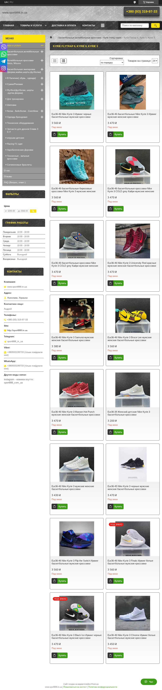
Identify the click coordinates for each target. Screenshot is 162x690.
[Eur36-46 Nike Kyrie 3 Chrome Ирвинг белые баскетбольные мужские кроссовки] (133, 613)
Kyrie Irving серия (112, 37)
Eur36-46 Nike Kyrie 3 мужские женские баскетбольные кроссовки (73, 487)
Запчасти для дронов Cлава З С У (22, 130)
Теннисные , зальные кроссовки (18, 157)
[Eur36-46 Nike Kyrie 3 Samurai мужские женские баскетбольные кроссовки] (77, 315)
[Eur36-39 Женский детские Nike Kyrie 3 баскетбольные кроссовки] (133, 389)
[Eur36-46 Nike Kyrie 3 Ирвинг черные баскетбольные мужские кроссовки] (77, 92)
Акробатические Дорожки (20, 150)
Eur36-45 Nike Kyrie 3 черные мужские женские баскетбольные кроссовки (128, 487)
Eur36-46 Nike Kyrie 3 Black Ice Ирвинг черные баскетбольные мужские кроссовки (77, 636)
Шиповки (11, 105)
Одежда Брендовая (17, 117)
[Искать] (155, 25)
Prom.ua (95, 684)
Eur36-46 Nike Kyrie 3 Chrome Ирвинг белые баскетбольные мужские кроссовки (131, 636)
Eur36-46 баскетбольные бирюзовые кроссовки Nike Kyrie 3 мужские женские (74, 190)
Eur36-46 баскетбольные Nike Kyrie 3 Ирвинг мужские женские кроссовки (132, 115)
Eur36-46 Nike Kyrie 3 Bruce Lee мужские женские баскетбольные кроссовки (130, 339)
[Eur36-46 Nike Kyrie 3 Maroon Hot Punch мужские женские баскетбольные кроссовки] (77, 389)
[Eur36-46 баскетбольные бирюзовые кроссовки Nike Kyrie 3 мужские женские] (77, 166)
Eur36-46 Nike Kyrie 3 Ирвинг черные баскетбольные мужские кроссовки (71, 115)
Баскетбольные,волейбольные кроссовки (80, 37)
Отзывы (8, 176)
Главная (8, 25)
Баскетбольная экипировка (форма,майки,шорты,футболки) (24, 70)
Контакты (88, 25)
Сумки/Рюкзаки (15, 84)
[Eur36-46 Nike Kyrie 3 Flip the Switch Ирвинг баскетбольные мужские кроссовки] (77, 538)
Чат (151, 682)
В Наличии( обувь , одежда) (21, 78)
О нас (7, 170)
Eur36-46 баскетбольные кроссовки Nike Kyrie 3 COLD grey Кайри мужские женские (131, 190)
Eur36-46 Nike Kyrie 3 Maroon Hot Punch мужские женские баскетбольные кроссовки (76, 413)
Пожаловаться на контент (75, 687)
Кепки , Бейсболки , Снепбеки (22, 111)
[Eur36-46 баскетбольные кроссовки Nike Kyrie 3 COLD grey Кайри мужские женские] (133, 166)
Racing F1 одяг (15, 144)
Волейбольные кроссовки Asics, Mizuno (20, 61)
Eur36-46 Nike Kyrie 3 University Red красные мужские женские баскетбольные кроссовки (132, 264)
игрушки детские (15, 138)
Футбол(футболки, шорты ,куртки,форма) (20, 91)
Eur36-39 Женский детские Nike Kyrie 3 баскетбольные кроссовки (129, 413)
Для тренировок (15, 99)
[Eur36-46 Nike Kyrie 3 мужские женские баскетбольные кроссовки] (77, 464)
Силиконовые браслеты (19, 164)
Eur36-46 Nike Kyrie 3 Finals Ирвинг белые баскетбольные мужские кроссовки (130, 562)
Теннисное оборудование (20, 123)
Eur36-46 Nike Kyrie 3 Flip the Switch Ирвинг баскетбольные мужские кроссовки (75, 562)
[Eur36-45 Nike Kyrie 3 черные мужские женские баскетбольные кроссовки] (133, 464)
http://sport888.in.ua (17, 330)
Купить (62, 134)
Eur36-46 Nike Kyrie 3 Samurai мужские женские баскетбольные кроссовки (73, 339)
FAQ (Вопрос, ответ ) (15, 182)
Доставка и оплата (64, 25)
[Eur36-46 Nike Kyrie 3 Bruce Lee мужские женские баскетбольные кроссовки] (133, 315)
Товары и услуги (31, 25)
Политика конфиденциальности (102, 687)
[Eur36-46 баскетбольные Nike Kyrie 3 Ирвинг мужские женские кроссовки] (133, 92)
